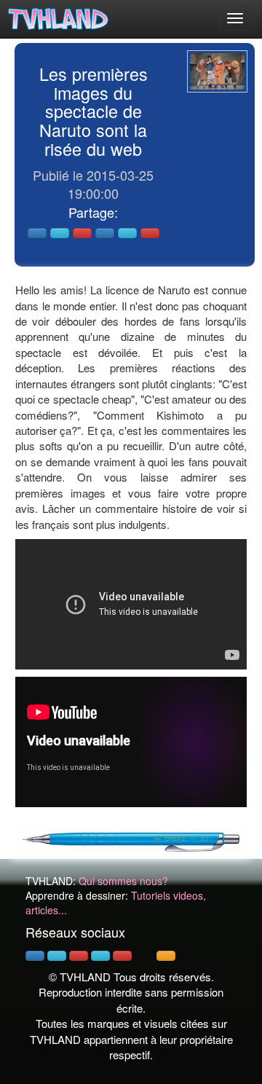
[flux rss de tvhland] (165, 956)
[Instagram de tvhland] (100, 956)
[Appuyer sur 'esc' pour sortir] (217, 71)
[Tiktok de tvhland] (144, 956)
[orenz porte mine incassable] (131, 840)
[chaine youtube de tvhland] (122, 956)
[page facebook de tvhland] (34, 956)
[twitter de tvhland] (56, 956)
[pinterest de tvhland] (78, 956)
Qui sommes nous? (123, 880)
